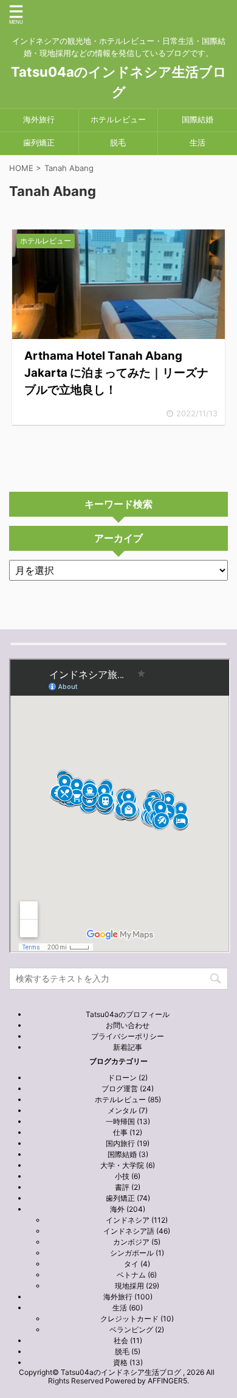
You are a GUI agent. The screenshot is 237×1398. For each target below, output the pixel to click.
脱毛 (118, 142)
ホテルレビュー (118, 119)
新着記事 (127, 1047)
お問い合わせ (127, 1025)
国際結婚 (197, 119)
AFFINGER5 (167, 1380)
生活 (197, 142)
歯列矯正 (39, 142)
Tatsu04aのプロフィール (128, 1014)
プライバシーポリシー (127, 1036)
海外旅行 (39, 119)
